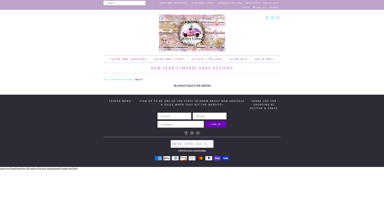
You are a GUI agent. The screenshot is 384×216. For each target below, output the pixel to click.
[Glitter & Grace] (192, 33)
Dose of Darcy (271, 3)
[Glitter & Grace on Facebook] (267, 17)
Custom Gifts (253, 3)
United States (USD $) (190, 144)
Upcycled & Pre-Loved (230, 3)
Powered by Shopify (200, 151)
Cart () (260, 7)
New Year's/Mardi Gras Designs (192, 68)
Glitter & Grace (188, 151)
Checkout (274, 7)
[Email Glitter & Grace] (278, 17)
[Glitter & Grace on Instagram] (272, 17)
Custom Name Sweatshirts (173, 3)
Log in (245, 7)
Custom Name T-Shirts (203, 3)
